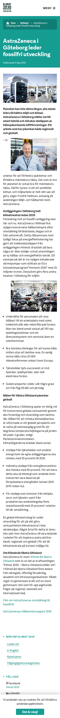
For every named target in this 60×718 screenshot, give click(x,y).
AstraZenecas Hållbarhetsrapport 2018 (27, 611)
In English (13, 650)
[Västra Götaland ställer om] (7, 8)
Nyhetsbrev (14, 656)
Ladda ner (13, 644)
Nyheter (24, 22)
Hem (13, 22)
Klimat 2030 (12, 687)
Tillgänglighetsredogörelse (23, 663)
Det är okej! (30, 712)
